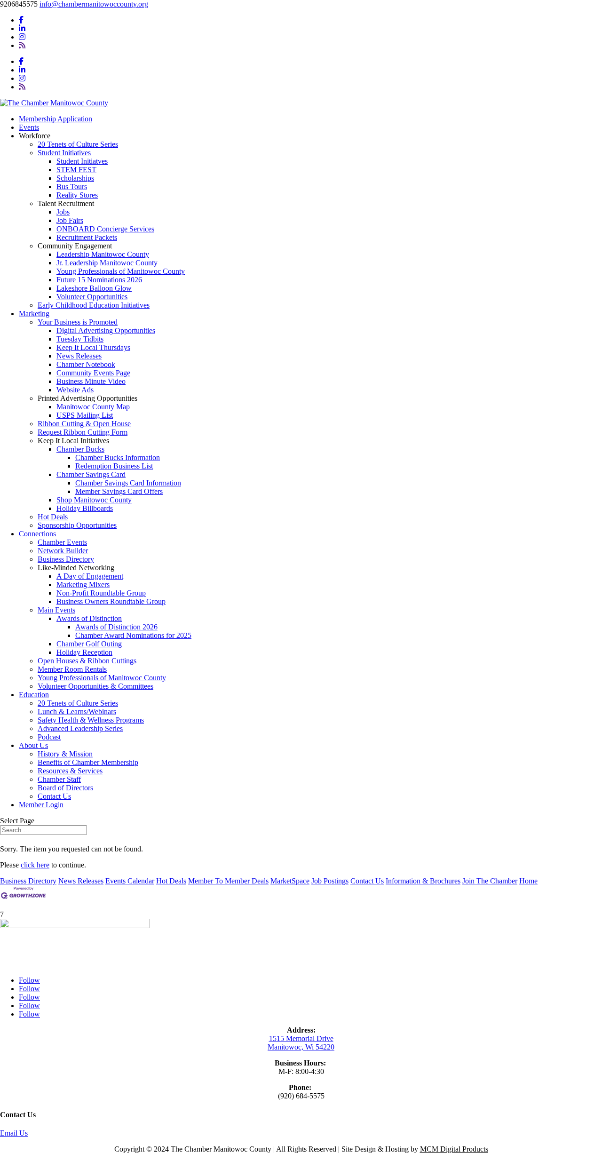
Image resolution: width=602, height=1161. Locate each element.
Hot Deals (53, 517)
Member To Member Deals (228, 881)
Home (528, 881)
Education (34, 695)
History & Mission (65, 754)
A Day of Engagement (89, 576)
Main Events (56, 610)
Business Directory (66, 559)
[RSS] (22, 45)
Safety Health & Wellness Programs (91, 720)
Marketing (34, 314)
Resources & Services (70, 771)
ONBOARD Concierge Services (105, 229)
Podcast (49, 737)
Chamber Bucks (80, 449)
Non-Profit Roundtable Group (101, 593)
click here (35, 865)
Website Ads (75, 390)
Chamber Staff (59, 779)
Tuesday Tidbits (79, 339)
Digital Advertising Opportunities (105, 330)
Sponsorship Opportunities (77, 525)
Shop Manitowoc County (94, 500)
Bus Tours (71, 187)
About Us (33, 745)
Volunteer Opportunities (91, 297)
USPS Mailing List (84, 415)
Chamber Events (62, 542)
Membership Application (55, 119)
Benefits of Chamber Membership (88, 762)
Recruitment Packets (86, 237)
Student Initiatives (64, 153)
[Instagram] (22, 37)
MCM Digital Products (454, 1149)
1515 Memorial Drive (301, 1038)
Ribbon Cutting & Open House (84, 424)
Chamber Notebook (85, 364)
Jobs (63, 212)
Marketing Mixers (83, 584)
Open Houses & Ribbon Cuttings (87, 661)
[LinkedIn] (22, 28)
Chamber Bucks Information (117, 457)
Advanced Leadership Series (80, 728)
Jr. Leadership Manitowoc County (107, 263)
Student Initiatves (82, 161)
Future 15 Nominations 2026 (99, 280)
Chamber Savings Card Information (128, 483)
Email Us (14, 1133)
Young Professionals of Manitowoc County (120, 271)
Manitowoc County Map (93, 407)
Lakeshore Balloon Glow (94, 288)
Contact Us (54, 796)
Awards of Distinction (89, 618)
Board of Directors (65, 788)
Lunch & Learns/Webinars (77, 712)
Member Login (41, 805)
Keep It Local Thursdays (93, 347)
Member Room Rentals (72, 669)
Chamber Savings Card (91, 474)
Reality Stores (77, 195)
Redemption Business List (114, 466)
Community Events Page (93, 373)
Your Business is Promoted (78, 322)
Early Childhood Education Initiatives (94, 305)
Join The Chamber (489, 881)
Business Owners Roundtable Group (111, 601)
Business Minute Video (91, 381)
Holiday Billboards (84, 508)
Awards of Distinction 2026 (116, 627)
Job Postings (330, 881)
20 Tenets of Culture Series (78, 144)
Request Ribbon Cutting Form (82, 432)
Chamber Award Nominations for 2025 (133, 635)
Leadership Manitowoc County (102, 254)
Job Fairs (69, 220)
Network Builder (63, 551)
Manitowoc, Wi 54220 (301, 1047)
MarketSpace (289, 881)
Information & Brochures (423, 881)
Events (29, 127)
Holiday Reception (84, 652)
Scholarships (75, 178)
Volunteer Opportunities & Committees (95, 686)
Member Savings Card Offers (119, 491)
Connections (37, 534)
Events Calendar (129, 881)
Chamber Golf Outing (89, 644)
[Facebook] (21, 20)
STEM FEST (76, 170)
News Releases (79, 356)
